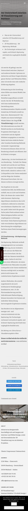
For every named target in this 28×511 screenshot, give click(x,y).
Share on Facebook (14, 385)
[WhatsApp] (2, 262)
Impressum (11, 451)
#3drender (22, 368)
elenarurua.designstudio (5, 3)
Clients (3, 451)
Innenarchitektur (6, 24)
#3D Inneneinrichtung (13, 368)
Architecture (6, 22)
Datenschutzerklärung (14, 507)
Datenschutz (20, 451)
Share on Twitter (14, 381)
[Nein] (26, 503)
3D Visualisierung (15, 22)
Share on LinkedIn (14, 390)
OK (14, 503)
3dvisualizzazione (13, 366)
